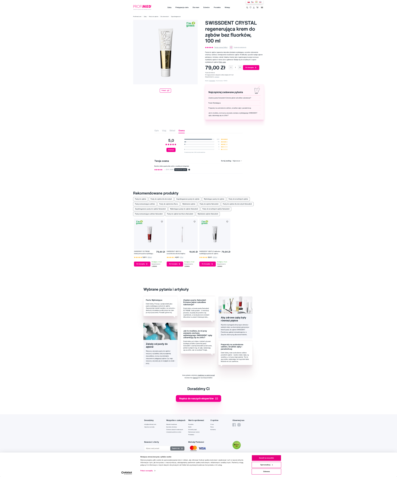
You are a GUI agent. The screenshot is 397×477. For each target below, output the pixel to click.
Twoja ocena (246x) (220, 47)
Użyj (164, 130)
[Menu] (262, 7)
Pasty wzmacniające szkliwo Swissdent (149, 214)
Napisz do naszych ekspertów (196, 398)
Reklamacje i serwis (193, 432)
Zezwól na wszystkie (266, 458)
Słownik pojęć (192, 429)
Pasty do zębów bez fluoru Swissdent (180, 214)
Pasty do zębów (153, 16)
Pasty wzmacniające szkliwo (145, 204)
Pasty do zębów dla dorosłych (161, 199)
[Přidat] (240, 67)
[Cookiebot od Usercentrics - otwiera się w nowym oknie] (127, 473)
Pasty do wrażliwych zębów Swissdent (216, 209)
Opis (156, 130)
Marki (189, 427)
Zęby (169, 7)
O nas (212, 424)
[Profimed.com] (142, 7)
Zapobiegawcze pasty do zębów (187, 199)
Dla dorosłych (164, 16)
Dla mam (196, 7)
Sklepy (227, 7)
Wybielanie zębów (188, 204)
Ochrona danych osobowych (174, 429)
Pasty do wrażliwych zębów (238, 199)
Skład (172, 130)
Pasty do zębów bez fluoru (168, 204)
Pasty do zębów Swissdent (209, 204)
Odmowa (266, 471)
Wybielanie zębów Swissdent (208, 214)
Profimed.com (137, 16)
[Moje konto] (254, 7)
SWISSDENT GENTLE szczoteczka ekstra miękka (176, 252)
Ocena (181, 130)
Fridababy (191, 434)
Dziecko (206, 7)
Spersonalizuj (265, 465)
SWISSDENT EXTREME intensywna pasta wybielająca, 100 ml (144, 253)
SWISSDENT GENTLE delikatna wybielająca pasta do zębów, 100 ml (209, 253)
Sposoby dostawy (171, 427)
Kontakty (213, 429)
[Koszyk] (258, 7)
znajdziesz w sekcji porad (206, 375)
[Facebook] (234, 424)
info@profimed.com (150, 424)
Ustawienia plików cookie (173, 432)
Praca (212, 427)
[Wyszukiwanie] (247, 7)
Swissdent (212, 80)
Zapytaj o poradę (149, 427)
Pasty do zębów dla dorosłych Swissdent (237, 204)
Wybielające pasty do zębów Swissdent (184, 209)
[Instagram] (239, 424)
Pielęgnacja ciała (181, 7)
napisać (195, 377)
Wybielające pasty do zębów (214, 199)
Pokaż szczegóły (146, 471)
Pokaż (164, 90)
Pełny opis (222, 62)
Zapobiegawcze (176, 16)
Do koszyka (249, 67)
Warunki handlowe (171, 424)
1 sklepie (216, 77)
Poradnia (217, 7)
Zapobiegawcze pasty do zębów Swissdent (150, 209)
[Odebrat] (231, 67)
